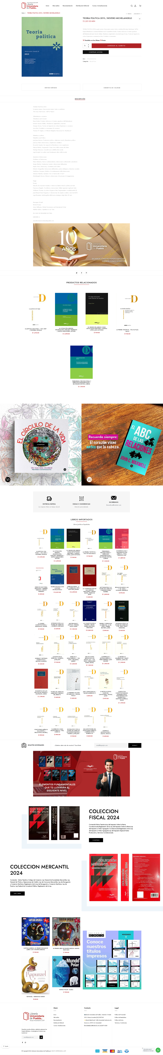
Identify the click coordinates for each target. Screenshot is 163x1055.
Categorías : (86, 61)
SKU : (84, 59)
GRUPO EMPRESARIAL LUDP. (58, 1051)
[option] (49, 501)
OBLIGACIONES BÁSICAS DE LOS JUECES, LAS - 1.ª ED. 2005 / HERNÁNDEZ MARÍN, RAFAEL (89, 659)
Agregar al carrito (116, 46)
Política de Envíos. (119, 1020)
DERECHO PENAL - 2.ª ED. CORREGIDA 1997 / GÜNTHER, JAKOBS (73, 588)
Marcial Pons (93, 61)
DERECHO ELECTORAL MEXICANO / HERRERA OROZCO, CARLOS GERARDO (41, 589)
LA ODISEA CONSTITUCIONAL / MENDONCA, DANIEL (41, 625)
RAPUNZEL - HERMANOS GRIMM (36, 996)
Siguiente (137, 13)
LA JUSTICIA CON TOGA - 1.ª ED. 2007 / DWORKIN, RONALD (35, 329)
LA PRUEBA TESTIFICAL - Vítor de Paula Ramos (127, 330)
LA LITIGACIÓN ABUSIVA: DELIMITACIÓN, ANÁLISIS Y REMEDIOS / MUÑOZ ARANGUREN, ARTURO (66, 330)
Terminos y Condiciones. (121, 1023)
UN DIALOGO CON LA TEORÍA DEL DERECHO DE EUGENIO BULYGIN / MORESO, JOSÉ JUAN (73, 731)
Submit (135, 745)
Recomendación (68, 6)
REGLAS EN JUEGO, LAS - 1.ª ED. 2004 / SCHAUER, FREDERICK (122, 589)
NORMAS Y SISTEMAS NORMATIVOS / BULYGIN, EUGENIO (41, 659)
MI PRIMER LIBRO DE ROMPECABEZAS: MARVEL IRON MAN (66, 949)
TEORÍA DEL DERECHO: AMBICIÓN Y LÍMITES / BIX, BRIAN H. (57, 693)
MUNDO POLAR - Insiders (66, 989)
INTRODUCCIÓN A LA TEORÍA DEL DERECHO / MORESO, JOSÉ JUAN (57, 624)
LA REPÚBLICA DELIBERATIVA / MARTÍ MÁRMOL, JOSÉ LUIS (121, 658)
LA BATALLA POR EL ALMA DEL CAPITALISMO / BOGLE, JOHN (105, 694)
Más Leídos (56, 6)
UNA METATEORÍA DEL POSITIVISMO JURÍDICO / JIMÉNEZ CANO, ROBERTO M (89, 731)
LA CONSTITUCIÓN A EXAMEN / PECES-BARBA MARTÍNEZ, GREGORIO (89, 625)
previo (130, 13)
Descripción (80, 99)
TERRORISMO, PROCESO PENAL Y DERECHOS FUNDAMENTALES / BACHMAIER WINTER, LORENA (81, 382)
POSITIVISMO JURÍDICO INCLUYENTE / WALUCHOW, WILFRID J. (41, 731)
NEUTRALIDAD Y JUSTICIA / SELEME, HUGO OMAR (73, 625)
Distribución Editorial (82, 6)
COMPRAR (41, 444)
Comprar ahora (96, 52)
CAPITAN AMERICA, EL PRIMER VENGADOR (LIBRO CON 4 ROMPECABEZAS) (36, 948)
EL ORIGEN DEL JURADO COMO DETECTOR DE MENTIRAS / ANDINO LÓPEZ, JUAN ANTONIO (97, 328)
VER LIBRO (17, 893)
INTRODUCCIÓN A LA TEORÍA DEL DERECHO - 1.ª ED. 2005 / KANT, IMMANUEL (122, 626)
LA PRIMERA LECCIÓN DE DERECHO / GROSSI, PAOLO (73, 694)
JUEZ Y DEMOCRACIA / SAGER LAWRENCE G (89, 692)
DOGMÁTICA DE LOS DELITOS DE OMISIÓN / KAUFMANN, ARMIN (41, 692)
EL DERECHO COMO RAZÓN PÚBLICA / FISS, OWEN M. (57, 730)
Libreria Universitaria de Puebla (40, 1051)
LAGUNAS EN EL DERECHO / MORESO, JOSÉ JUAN (57, 658)
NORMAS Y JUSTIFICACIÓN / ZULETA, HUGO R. (106, 732)
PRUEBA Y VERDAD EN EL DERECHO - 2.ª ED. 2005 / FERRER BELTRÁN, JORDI (105, 626)
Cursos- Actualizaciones (99, 6)
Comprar (112, 985)
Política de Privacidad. (120, 1015)
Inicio (47, 6)
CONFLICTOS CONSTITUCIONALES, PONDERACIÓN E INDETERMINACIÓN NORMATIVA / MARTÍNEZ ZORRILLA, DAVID (122, 696)
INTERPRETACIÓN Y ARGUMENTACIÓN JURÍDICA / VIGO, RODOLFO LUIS (121, 553)
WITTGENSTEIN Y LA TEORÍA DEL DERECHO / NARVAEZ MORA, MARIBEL (105, 590)
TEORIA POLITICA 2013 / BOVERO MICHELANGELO (57, 588)
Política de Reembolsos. (120, 1017)
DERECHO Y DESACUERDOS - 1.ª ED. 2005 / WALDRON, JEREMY (73, 659)
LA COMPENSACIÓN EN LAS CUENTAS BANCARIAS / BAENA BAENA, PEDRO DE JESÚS (89, 591)
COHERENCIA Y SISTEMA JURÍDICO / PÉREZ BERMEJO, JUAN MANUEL (105, 659)
